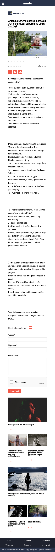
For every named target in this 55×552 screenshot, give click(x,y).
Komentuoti (14, 391)
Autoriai (27, 541)
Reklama (27, 545)
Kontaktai (46, 545)
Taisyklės (9, 545)
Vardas (11, 335)
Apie (9, 541)
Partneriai (46, 541)
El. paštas (12, 345)
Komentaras (13, 356)
